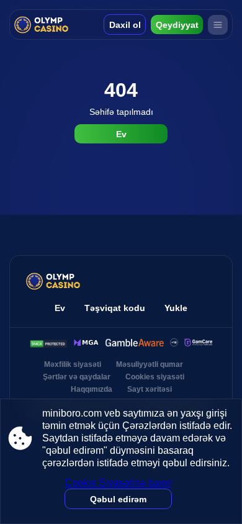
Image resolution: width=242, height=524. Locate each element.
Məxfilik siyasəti (72, 364)
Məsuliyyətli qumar (149, 364)
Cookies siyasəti (154, 377)
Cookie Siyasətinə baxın (118, 482)
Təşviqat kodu (114, 308)
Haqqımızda (91, 389)
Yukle (175, 308)
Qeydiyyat (177, 25)
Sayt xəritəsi (149, 389)
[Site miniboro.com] (41, 24)
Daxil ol (125, 25)
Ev (121, 134)
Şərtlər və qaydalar (76, 377)
